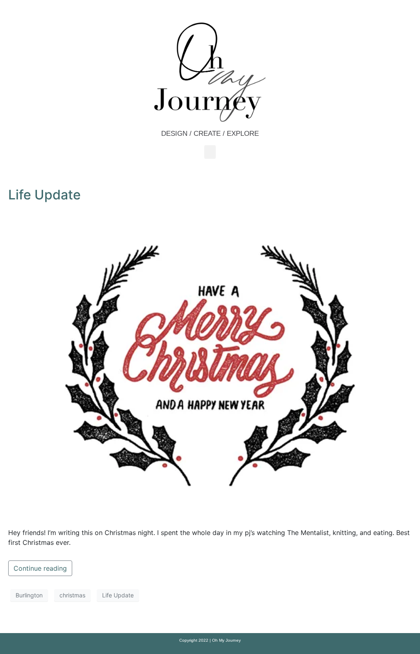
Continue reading (40, 568)
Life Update (44, 195)
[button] (210, 152)
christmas (72, 595)
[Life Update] (210, 364)
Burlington (29, 595)
